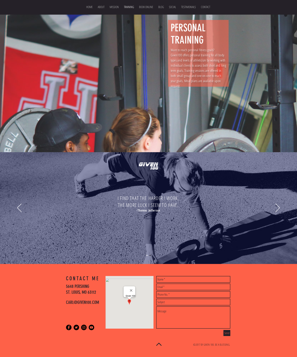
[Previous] (19, 208)
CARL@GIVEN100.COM (82, 302)
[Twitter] (76, 327)
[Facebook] (69, 327)
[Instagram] (84, 327)
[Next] (278, 208)
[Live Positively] (146, 255)
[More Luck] (150, 255)
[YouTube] (91, 327)
